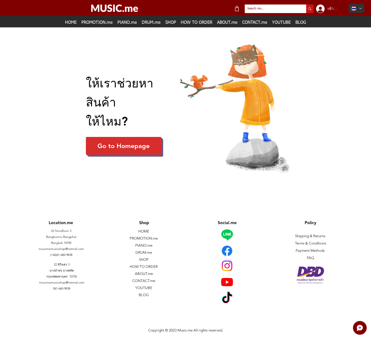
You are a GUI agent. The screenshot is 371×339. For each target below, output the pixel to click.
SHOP (144, 259)
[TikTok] (227, 298)
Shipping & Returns (310, 236)
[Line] (227, 235)
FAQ (310, 258)
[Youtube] (227, 282)
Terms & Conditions (310, 243)
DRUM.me (143, 252)
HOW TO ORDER (144, 266)
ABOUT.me (144, 274)
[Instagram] (227, 266)
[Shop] (237, 8)
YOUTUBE (143, 288)
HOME (143, 231)
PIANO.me (143, 245)
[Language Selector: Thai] (356, 8)
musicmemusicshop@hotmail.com (61, 249)
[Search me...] (309, 8)
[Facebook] (227, 251)
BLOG (144, 295)
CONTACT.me (143, 281)
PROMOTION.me (144, 238)
